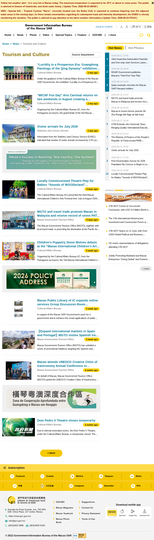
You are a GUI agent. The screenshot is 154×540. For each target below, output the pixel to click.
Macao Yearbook (64, 513)
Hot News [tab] (115, 47)
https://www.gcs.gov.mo (20, 516)
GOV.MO (60, 502)
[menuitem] (20, 35)
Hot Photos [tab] (136, 47)
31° (138, 27)
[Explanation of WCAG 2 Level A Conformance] (79, 535)
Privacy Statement (91, 513)
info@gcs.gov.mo (17, 521)
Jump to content (103, 26)
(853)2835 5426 (37, 525)
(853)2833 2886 (16, 525)
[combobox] (85, 54)
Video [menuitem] (46, 35)
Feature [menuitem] (82, 35)
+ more (145, 268)
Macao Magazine (64, 507)
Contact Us (87, 507)
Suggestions (88, 502)
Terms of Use (88, 519)
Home (5, 44)
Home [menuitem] (8, 35)
